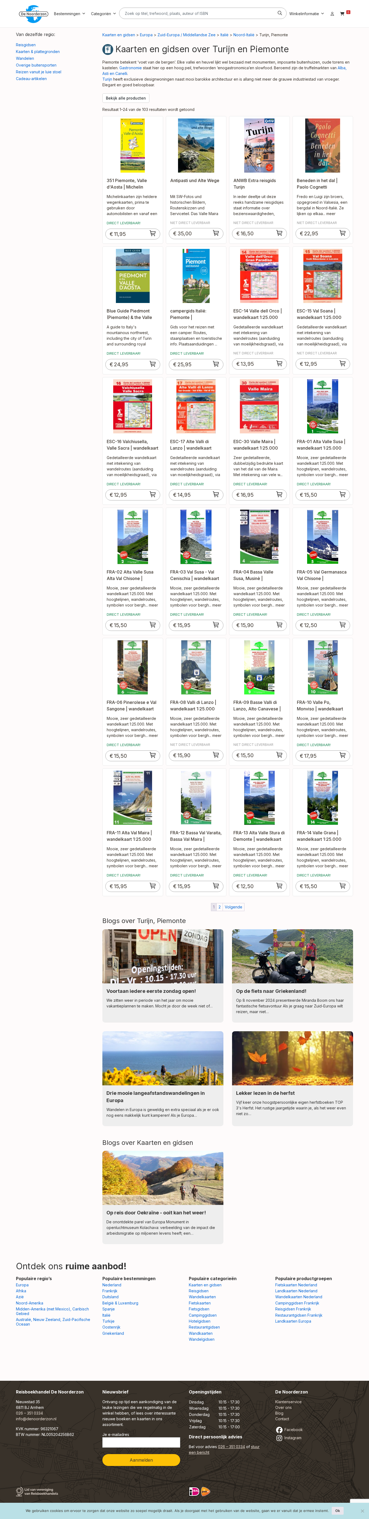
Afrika (21, 1291)
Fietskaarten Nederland (296, 1285)
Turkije (108, 1321)
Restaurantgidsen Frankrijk (299, 1315)
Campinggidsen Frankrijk (297, 1303)
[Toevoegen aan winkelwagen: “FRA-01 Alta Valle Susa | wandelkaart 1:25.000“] (343, 494)
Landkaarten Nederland (296, 1291)
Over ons (283, 1407)
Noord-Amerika (29, 1303)
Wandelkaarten (202, 1296)
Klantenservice (288, 1401)
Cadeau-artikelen (31, 78)
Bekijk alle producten (126, 98)
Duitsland (110, 1296)
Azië (20, 1296)
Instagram (292, 1437)
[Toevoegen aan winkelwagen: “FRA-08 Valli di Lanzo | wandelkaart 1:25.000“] (216, 755)
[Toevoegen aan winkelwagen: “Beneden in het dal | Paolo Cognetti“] (343, 233)
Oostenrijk (111, 1327)
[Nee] (362, 1511)
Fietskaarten (200, 1303)
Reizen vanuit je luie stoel (38, 72)
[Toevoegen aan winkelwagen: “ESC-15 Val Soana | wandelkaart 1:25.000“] (343, 363)
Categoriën (101, 13)
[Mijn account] (332, 13)
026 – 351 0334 (29, 1413)
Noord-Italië (243, 34)
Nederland (111, 1285)
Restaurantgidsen (204, 1327)
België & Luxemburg (120, 1303)
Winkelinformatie (304, 13)
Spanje (108, 1309)
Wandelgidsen (201, 1339)
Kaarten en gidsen (118, 34)
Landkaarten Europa (293, 1321)
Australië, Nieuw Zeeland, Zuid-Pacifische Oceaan (53, 1321)
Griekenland (113, 1333)
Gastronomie (130, 67)
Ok (337, 1510)
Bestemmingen (67, 13)
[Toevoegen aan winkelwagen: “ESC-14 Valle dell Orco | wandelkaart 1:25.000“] (279, 363)
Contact (282, 1418)
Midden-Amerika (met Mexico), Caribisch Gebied (52, 1311)
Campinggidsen (203, 1315)
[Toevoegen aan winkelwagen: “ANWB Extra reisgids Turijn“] (279, 233)
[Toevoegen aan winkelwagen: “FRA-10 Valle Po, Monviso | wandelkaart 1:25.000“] (343, 755)
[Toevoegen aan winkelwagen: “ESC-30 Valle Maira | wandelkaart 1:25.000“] (279, 494)
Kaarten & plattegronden (38, 51)
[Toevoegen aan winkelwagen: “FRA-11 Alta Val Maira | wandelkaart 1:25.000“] (153, 885)
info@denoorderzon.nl (36, 1418)
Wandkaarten (201, 1333)
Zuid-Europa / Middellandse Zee (186, 34)
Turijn (107, 79)
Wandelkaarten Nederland (298, 1296)
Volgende (233, 907)
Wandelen (25, 58)
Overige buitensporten (36, 65)
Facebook (293, 1429)
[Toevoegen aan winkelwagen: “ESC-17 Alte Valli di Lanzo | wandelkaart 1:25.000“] (216, 494)
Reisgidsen (26, 44)
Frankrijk (110, 1291)
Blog (279, 1413)
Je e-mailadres (115, 1434)
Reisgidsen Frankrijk (293, 1309)
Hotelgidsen (199, 1321)
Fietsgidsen (199, 1309)
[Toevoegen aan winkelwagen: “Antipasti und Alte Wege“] (216, 233)
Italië (224, 34)
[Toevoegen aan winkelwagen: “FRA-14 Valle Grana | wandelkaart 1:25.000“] (343, 885)
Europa (146, 34)
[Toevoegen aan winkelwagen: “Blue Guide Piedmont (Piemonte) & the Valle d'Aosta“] (153, 364)
